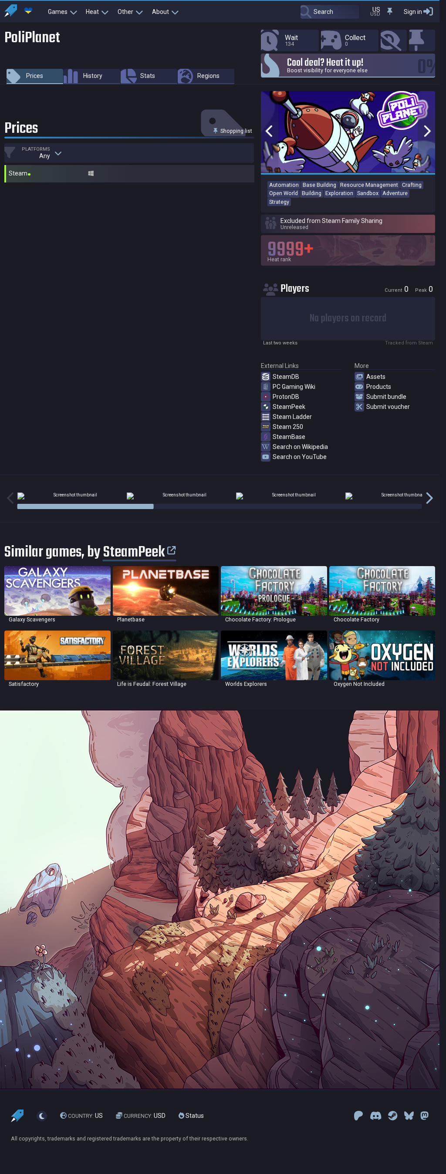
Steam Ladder (292, 416)
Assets (375, 376)
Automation (284, 185)
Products (378, 386)
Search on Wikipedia (300, 446)
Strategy (279, 202)
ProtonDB (286, 396)
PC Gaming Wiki (294, 386)
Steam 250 (288, 426)
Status (194, 1115)
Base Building (319, 185)
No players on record (348, 318)
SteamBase (289, 436)
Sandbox (367, 193)
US (85, 1115)
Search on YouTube (300, 456)
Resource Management (369, 185)
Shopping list (235, 131)
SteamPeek (289, 406)
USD (145, 1115)
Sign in (413, 11)
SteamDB (286, 376)
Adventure (395, 193)
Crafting (412, 185)
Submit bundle (386, 396)
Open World (283, 193)
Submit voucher (388, 406)
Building (311, 193)
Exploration (339, 193)
